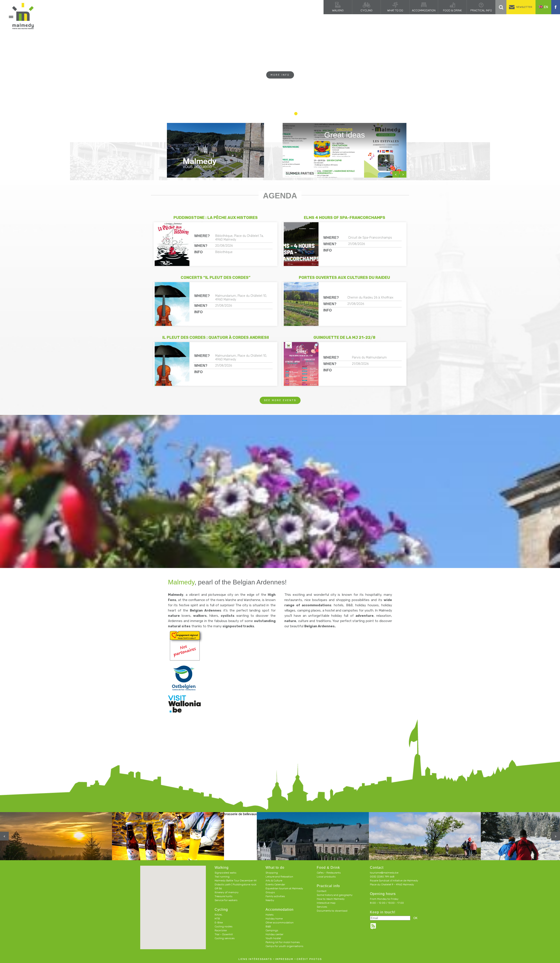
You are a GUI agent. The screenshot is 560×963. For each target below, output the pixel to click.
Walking (338, 10)
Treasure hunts (223, 896)
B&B (268, 926)
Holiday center (274, 934)
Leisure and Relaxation (279, 876)
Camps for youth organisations (284, 946)
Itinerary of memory (226, 892)
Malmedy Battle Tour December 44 (236, 880)
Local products (326, 876)
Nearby (270, 900)
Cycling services (224, 938)
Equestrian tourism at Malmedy (284, 888)
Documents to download (332, 910)
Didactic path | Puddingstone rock (235, 884)
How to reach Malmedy (331, 898)
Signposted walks (225, 872)
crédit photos (309, 959)
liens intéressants (255, 959)
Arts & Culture (274, 880)
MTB (217, 918)
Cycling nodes (223, 926)
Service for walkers (226, 900)
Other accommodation (280, 922)
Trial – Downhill (224, 934)
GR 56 (218, 888)
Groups (270, 892)
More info (280, 83)
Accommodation (424, 10)
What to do (395, 10)
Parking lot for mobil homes (283, 942)
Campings (272, 930)
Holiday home (274, 918)
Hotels (269, 914)
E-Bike (219, 922)
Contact (321, 891)
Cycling (366, 10)
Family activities (275, 896)
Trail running (222, 876)
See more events (280, 400)
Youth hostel (273, 938)
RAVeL (218, 914)
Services (322, 906)
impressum (284, 959)
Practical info (481, 10)
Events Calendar (275, 884)
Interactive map (326, 902)
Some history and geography (334, 895)
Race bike (221, 930)
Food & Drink (452, 10)
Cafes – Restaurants (329, 872)
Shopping (272, 872)
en (546, 7)
